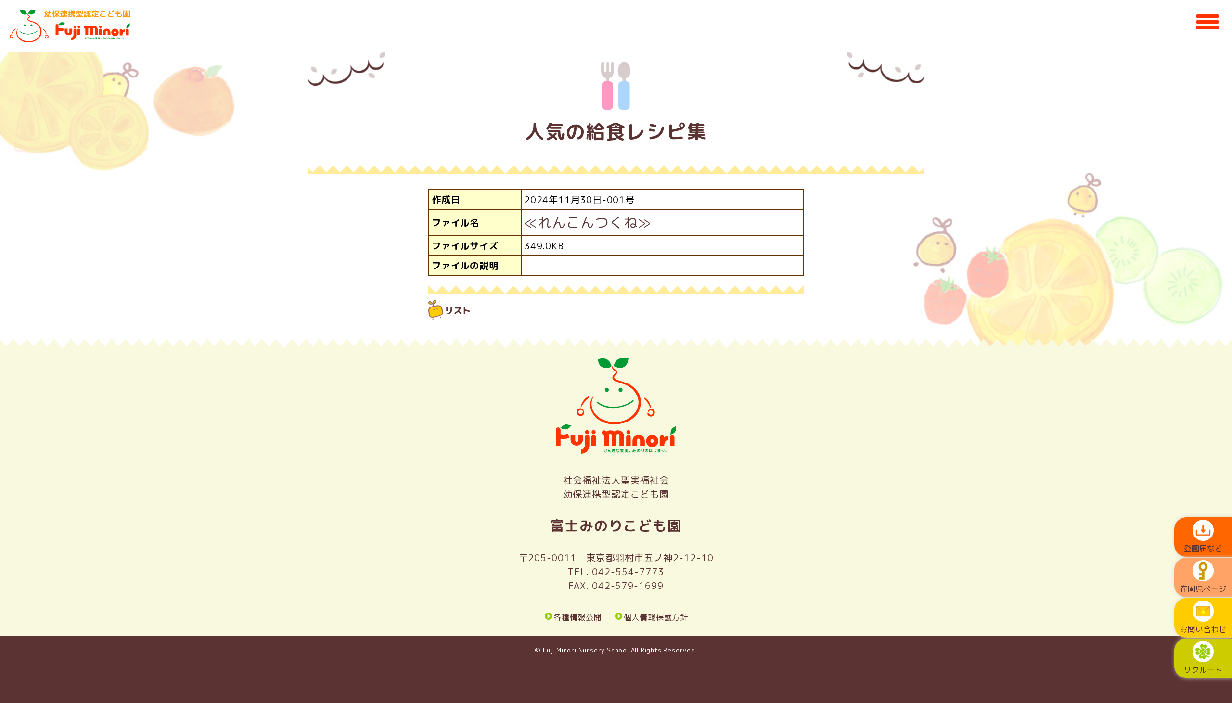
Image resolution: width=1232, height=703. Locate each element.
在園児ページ (1203, 589)
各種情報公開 (577, 617)
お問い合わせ (1203, 629)
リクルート (1203, 670)
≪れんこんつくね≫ (587, 222)
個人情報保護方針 (656, 617)
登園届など (1203, 548)
